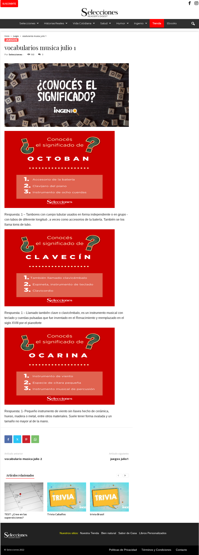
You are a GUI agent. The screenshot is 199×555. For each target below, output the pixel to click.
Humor (120, 23)
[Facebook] (190, 3)
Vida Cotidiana (82, 23)
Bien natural (108, 533)
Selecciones (27, 23)
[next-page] (126, 475)
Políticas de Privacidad (123, 549)
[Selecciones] (99, 12)
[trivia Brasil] (109, 497)
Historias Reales (54, 23)
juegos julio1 (119, 459)
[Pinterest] (26, 439)
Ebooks (171, 23)
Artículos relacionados (20, 475)
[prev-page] (119, 475)
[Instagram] (196, 3)
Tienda (157, 23)
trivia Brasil (97, 514)
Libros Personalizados (152, 533)
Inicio (6, 36)
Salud (103, 23)
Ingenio (139, 23)
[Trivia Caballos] (66, 497)
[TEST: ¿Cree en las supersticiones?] (23, 497)
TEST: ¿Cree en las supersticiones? (15, 516)
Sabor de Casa (127, 533)
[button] (193, 24)
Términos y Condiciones (156, 549)
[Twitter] (17, 439)
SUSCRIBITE (9, 3)
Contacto (181, 549)
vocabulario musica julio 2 (23, 459)
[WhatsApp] (35, 439)
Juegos (16, 36)
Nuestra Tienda (89, 533)
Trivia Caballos (56, 514)
